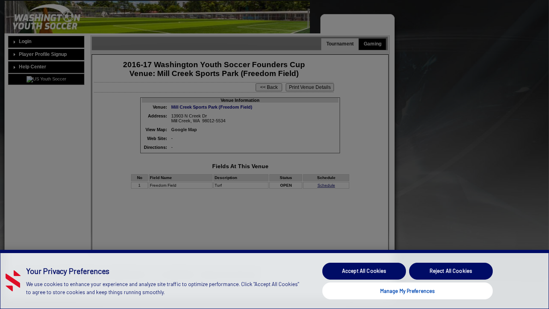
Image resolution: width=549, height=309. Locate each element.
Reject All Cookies (451, 271)
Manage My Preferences (407, 290)
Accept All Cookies (364, 271)
